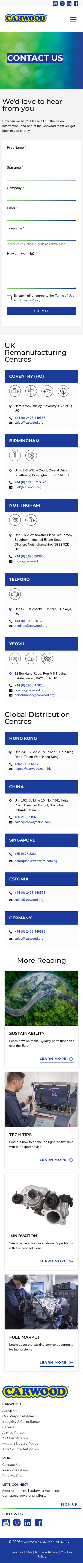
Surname (15, 167)
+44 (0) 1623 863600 (30, 556)
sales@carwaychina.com (33, 822)
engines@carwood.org (31, 625)
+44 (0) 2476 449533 (30, 418)
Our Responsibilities (18, 1416)
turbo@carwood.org (29, 561)
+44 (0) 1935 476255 (30, 685)
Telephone (15, 228)
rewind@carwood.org (30, 690)
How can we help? (22, 254)
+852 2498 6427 (27, 764)
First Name (16, 147)
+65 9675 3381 (26, 853)
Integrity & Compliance (21, 1422)
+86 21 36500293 (27, 817)
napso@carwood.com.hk (33, 768)
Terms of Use (64, 295)
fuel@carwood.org (28, 487)
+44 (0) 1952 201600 (30, 621)
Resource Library (15, 1470)
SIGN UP (69, 1504)
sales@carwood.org (29, 422)
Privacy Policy (30, 300)
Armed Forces (13, 1433)
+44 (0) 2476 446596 (30, 892)
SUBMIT (41, 311)
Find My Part (12, 1476)
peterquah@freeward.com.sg (36, 861)
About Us (9, 1411)
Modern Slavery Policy (20, 1444)
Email (12, 208)
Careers (8, 1427)
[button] (73, 19)
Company (15, 188)
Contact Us (11, 1465)
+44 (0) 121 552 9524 (30, 482)
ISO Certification (15, 1438)
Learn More (54, 1059)
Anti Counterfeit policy (20, 1449)
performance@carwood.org (35, 695)
